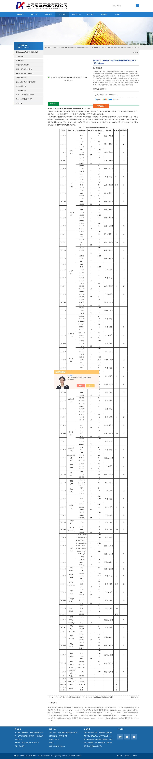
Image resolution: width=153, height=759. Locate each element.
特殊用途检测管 (21, 86)
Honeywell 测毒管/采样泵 (24, 99)
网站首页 (20, 14)
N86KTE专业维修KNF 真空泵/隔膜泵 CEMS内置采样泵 (65, 707)
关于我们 (34, 14)
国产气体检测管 (21, 78)
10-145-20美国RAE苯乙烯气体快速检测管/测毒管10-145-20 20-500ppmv (98, 710)
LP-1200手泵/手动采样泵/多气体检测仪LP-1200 (100, 707)
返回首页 (119, 756)
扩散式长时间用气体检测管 (25, 95)
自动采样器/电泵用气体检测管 (26, 82)
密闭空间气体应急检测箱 (24, 69)
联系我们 (118, 14)
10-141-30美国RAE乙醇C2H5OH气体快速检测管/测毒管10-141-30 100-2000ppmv (107, 715)
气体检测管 (20, 60)
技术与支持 (76, 14)
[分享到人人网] (111, 99)
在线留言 (104, 14)
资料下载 (90, 14)
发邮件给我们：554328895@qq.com (107, 95)
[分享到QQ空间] (103, 99)
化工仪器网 (72, 756)
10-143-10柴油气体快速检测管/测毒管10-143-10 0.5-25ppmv (95, 713)
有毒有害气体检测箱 (22, 65)
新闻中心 (48, 14)
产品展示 (62, 14)
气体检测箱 (20, 56)
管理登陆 (78, 756)
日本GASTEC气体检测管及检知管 (65, 47)
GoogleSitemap (57, 756)
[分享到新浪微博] (106, 99)
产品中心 (51, 47)
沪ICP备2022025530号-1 (45, 756)
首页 (45, 47)
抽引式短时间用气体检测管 (25, 73)
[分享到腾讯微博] (108, 99)
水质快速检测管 (21, 90)
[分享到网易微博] (113, 99)
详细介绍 (53, 104)
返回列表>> (134, 697)
